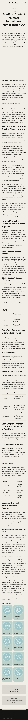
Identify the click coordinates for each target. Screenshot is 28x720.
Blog (3, 7)
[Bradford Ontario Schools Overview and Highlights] (14, 689)
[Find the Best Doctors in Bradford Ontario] (14, 700)
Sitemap (4, 711)
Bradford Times (14, 3)
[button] (2, 3)
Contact (4, 713)
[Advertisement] (14, 64)
